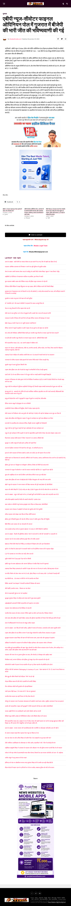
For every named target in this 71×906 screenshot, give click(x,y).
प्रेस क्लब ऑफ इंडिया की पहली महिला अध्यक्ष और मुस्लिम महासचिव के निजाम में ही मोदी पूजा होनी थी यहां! (33, 618)
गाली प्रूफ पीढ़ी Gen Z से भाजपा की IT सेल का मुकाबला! (20, 691)
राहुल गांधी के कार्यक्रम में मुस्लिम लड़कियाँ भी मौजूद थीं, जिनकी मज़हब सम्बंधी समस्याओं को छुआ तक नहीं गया (33, 386)
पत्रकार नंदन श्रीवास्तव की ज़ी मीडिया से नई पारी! (18, 608)
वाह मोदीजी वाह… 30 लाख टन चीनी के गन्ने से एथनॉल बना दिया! (22, 578)
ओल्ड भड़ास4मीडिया (44, 899)
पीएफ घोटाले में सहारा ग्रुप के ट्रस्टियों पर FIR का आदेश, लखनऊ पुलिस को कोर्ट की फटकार (29, 767)
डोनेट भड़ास (54, 897)
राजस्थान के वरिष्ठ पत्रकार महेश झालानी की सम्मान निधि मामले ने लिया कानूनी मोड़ (27, 360)
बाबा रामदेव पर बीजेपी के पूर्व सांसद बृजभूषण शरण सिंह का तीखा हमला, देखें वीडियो (26, 504)
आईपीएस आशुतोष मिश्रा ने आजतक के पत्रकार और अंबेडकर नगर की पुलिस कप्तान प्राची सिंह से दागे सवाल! (33, 748)
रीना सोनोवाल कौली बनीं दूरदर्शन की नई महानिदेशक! (18, 686)
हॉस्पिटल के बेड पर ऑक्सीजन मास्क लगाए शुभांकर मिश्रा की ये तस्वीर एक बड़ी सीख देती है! (29, 762)
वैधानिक (63, 897)
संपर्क (32, 899)
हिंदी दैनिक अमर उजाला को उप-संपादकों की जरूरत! (18, 524)
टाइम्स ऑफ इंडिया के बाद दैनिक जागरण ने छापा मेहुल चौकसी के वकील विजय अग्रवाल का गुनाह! (30, 633)
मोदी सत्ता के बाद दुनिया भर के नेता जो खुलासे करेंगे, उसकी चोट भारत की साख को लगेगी (28, 313)
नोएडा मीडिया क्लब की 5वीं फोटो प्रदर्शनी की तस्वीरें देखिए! (20, 681)
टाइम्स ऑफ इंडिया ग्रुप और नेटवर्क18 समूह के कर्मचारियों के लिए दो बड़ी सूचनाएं (26, 370)
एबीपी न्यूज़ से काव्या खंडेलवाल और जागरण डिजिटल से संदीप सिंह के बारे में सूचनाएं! (27, 564)
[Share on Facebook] (58, 39)
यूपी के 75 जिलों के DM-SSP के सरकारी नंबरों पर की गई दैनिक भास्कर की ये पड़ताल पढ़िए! (29, 549)
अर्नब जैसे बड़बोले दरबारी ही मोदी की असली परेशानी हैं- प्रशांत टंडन (22, 499)
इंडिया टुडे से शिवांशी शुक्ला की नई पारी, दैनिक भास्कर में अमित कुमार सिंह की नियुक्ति (27, 519)
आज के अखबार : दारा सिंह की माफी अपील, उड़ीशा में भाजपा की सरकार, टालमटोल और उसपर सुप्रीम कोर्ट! (33, 628)
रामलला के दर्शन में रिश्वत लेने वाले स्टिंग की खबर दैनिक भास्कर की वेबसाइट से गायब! (27, 318)
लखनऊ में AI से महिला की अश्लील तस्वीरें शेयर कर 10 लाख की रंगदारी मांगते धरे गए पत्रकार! (29, 355)
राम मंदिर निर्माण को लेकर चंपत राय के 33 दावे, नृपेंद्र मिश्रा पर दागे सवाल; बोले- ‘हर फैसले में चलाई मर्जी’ (32, 573)
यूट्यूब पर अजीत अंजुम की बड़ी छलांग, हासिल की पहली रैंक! (20, 443)
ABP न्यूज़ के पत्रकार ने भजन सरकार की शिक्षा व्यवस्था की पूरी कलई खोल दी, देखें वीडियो (28, 484)
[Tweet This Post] (62, 39)
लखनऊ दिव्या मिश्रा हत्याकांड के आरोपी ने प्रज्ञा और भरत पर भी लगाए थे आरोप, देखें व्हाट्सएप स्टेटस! (32, 568)
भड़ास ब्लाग (41, 897)
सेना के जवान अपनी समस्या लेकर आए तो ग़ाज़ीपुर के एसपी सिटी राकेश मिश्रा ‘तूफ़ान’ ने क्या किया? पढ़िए (32, 271)
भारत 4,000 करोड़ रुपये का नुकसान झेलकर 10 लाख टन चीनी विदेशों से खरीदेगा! (26, 529)
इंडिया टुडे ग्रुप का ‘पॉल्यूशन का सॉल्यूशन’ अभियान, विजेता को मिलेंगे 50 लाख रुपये (26, 465)
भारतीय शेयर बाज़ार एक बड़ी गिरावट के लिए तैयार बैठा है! (20, 696)
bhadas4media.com (15, 39)
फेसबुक (45, 897)
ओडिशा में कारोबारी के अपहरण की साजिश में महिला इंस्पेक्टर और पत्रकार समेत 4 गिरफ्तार (28, 643)
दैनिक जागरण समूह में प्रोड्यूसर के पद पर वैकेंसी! (18, 403)
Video (36, 897)
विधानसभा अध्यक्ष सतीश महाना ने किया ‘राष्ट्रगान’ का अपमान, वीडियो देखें (24, 438)
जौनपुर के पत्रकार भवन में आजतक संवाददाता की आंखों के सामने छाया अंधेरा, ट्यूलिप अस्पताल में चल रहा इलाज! (34, 701)
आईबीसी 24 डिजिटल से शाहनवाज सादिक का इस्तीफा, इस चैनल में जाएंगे (24, 276)
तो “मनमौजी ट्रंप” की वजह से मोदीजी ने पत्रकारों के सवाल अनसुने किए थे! (24, 303)
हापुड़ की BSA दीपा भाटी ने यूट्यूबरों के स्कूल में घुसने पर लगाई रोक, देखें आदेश (25, 398)
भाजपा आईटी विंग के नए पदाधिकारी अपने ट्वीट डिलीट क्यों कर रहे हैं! (23, 711)
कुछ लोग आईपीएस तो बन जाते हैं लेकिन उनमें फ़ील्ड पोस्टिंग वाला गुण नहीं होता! (25, 475)
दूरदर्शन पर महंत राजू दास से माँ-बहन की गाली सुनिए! (18, 298)
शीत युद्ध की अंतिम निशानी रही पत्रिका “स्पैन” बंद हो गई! (19, 676)
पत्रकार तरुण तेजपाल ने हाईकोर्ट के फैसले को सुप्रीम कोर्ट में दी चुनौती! (24, 509)
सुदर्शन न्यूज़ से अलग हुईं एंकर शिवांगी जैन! (16, 365)
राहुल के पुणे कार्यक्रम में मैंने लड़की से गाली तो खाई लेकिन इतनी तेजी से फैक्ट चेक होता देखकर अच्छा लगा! (33, 433)
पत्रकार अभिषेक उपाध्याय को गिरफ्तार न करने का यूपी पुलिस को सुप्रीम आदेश (25, 267)
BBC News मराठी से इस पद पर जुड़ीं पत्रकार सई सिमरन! (20, 323)
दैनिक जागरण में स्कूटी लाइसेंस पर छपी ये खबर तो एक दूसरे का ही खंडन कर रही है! (26, 328)
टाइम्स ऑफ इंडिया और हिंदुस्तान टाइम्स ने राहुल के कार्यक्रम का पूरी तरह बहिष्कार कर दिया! (29, 418)
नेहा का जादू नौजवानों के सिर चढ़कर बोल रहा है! (17, 308)
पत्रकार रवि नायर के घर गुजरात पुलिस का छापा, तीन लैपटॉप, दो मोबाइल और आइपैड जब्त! (28, 655)
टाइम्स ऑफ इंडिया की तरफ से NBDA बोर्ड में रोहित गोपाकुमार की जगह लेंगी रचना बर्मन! (28, 479)
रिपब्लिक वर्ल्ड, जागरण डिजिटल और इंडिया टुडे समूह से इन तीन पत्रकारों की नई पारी (27, 659)
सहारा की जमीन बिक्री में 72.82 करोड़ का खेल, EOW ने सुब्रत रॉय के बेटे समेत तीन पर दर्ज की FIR (31, 489)
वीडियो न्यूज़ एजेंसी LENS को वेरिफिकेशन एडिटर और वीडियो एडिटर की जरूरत (26, 716)
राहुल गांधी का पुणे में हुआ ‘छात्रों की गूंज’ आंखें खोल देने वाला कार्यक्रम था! (24, 428)
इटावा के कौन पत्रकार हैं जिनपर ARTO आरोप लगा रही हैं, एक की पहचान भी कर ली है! (27, 453)
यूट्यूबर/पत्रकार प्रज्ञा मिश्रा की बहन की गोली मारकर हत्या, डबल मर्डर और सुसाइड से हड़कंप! (30, 638)
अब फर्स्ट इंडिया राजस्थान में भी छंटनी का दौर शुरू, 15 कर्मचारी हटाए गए (24, 448)
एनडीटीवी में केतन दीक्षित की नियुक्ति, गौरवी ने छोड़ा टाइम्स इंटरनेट (22, 408)
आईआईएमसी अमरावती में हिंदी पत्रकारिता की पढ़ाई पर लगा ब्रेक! (22, 603)
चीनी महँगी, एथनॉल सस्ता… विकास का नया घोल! (18, 588)
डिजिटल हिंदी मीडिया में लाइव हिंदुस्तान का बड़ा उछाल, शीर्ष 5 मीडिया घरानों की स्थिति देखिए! (29, 286)
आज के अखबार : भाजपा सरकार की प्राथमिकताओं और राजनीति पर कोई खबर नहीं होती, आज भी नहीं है (31, 728)
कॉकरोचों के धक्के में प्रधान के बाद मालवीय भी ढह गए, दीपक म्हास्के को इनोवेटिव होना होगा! (29, 664)
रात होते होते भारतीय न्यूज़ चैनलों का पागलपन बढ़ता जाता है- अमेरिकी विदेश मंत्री (26, 338)
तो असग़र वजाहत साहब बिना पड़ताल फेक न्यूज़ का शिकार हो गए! (22, 733)
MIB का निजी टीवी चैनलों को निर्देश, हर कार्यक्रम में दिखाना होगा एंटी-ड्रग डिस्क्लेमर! (27, 544)
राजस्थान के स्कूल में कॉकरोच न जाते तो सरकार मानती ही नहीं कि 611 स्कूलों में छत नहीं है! (29, 470)
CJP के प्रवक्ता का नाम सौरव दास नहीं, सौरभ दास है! (19, 554)
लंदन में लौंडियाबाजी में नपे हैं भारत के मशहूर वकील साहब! (20, 623)
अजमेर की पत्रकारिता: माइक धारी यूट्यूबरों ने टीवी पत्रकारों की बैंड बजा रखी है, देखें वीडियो (29, 706)
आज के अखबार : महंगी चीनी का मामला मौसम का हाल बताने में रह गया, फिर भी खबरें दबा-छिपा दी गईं (30, 262)
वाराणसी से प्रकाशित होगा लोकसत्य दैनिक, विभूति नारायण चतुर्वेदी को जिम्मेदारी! (26, 423)
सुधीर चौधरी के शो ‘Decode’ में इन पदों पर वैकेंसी (18, 559)
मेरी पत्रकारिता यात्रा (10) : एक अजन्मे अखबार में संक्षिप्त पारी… (21, 343)
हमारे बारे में (36, 899)
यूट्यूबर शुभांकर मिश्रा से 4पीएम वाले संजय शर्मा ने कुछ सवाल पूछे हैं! (22, 598)
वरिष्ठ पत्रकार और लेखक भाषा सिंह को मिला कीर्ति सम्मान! (20, 514)
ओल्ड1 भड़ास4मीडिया (53, 899)
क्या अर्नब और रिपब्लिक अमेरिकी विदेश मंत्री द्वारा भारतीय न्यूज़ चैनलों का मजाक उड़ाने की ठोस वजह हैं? (32, 333)
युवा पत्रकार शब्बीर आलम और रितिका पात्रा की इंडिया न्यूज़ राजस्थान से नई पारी (26, 281)
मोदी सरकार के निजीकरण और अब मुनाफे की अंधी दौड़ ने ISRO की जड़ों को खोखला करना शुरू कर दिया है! (33, 413)
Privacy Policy (62, 899)
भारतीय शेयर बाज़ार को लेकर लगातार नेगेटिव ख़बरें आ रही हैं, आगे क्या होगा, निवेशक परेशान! (29, 613)
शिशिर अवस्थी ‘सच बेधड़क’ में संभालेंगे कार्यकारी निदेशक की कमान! (22, 583)
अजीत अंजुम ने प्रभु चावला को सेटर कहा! (16, 758)
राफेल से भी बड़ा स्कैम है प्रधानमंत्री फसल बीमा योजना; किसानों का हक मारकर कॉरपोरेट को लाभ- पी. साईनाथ (34, 753)
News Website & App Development (57, 902)
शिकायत (59, 897)
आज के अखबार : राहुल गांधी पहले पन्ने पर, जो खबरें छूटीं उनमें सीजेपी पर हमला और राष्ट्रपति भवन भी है (32, 494)
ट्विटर (49, 897)
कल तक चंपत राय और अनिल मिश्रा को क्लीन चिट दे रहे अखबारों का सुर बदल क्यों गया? (28, 738)
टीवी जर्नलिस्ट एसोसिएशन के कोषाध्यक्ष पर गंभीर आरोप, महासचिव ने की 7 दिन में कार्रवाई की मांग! (30, 743)
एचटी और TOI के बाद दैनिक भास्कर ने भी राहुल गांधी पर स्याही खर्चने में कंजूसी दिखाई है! (28, 374)
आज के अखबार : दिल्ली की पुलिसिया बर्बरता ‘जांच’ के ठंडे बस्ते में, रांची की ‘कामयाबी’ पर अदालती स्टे (31, 534)
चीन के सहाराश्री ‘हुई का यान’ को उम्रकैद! (16, 593)
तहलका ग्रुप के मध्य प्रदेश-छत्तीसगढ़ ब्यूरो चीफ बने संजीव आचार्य (22, 539)
